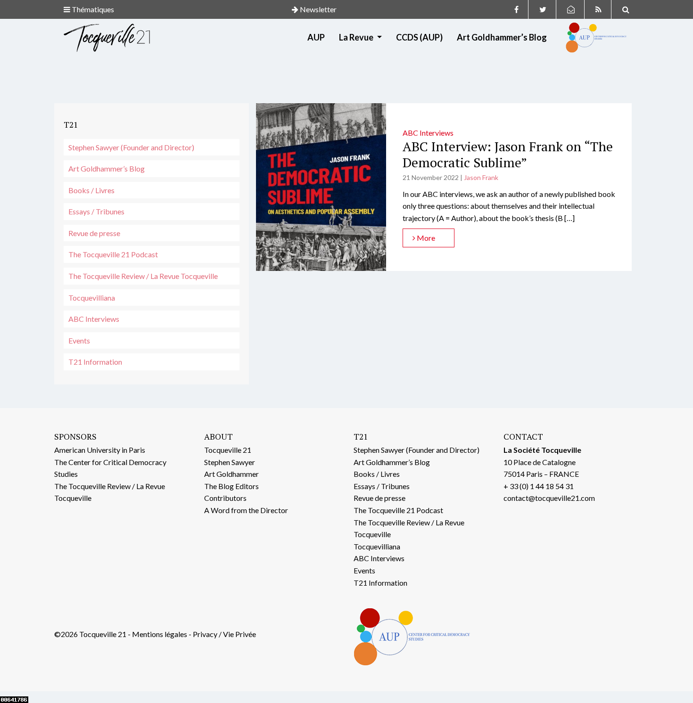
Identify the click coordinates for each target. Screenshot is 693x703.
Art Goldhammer (231, 473)
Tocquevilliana (91, 297)
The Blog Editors (231, 486)
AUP (316, 37)
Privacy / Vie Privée (224, 633)
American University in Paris (99, 449)
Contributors (225, 497)
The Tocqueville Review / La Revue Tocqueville (143, 275)
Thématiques (92, 9)
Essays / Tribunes (96, 211)
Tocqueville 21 (227, 449)
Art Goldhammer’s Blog (502, 37)
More (425, 237)
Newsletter (317, 9)
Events (79, 340)
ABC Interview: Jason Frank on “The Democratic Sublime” (508, 154)
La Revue (357, 37)
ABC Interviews (93, 318)
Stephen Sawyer (229, 462)
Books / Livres (91, 190)
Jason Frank (481, 177)
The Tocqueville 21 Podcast (113, 254)
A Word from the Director (246, 510)
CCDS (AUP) (419, 37)
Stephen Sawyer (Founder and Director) (131, 147)
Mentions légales (159, 633)
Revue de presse (94, 233)
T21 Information (95, 361)
